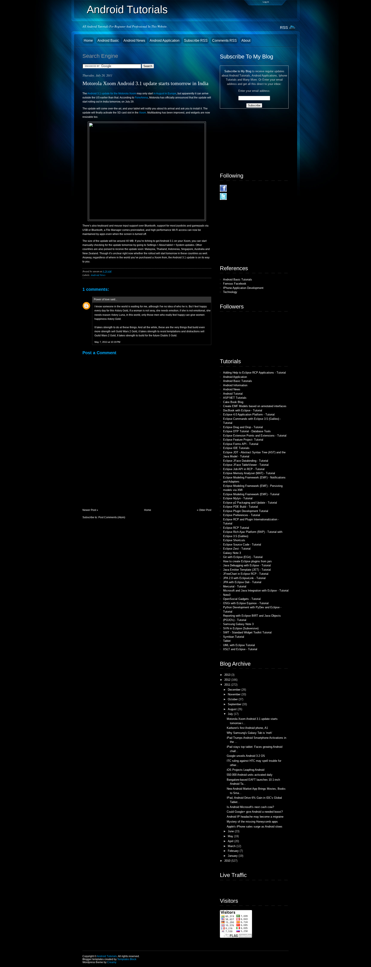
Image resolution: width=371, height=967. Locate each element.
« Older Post (204, 510)
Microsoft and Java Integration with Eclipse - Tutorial (256, 590)
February (234, 850)
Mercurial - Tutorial (234, 586)
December (234, 689)
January (233, 855)
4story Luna (118, 314)
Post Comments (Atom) (111, 517)
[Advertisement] (114, 478)
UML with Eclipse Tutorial (239, 645)
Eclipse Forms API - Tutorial (240, 444)
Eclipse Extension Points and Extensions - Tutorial (254, 435)
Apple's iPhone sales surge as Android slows (254, 826)
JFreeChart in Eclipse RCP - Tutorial (245, 573)
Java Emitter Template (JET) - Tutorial (247, 569)
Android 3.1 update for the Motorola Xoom (111, 93)
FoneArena (141, 97)
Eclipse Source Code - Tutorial (242, 544)
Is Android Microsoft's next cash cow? (250, 807)
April (231, 841)
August (232, 709)
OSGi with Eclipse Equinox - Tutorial (246, 603)
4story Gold (121, 310)
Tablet (227, 640)
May (231, 836)
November (234, 694)
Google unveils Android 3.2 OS (246, 755)
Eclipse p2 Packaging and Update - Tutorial (250, 502)
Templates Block (126, 959)
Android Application (165, 40)
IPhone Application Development (243, 288)
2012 (227, 679)
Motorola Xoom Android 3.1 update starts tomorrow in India (145, 83)
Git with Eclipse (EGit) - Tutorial (243, 557)
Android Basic (108, 40)
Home (88, 40)
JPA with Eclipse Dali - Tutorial (242, 582)
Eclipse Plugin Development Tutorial (245, 511)
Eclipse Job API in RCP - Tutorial (244, 469)
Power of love (102, 299)
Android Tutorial (233, 393)
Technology (230, 292)
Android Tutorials (127, 9)
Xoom (142, 112)
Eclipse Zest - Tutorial (237, 548)
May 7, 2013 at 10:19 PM (107, 342)
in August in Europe (165, 93)
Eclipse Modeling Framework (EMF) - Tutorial (251, 494)
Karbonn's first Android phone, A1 (247, 727)
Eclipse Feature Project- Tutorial (243, 439)
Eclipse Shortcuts (234, 540)
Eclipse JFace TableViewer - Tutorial (246, 464)
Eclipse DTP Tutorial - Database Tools (247, 431)
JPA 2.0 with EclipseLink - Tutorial (244, 578)
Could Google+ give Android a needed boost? (255, 811)
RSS (284, 27)
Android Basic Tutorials (237, 279)
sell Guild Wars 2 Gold (124, 331)
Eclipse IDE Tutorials (236, 448)
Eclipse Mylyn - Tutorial (237, 498)
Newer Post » (90, 510)
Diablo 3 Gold (168, 335)
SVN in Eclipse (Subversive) (240, 628)
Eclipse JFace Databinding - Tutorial (245, 460)
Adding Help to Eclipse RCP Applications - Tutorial (254, 372)
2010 (227, 860)
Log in (266, 2)
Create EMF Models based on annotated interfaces (254, 406)
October (233, 699)
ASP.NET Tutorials (234, 397)
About (245, 40)
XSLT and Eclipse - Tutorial (240, 649)
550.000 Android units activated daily (249, 774)
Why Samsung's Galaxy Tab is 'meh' (249, 732)
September (235, 704)
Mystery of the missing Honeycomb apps (252, 821)
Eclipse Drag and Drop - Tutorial (243, 427)
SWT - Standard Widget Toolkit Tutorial (247, 632)
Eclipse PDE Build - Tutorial (240, 506)
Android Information (235, 385)
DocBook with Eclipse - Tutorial (242, 410)
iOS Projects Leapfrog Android (245, 769)
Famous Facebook (234, 283)
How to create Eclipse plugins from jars (247, 561)
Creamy (111, 962)
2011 (227, 684)
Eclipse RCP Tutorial (236, 527)
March (232, 846)
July (231, 714)
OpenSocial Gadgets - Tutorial (242, 599)
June (231, 831)
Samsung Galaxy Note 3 (238, 624)
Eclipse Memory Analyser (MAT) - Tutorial (249, 473)
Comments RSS (224, 40)
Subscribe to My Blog (237, 71)
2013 (227, 674)
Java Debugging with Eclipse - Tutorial (247, 565)
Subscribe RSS (196, 40)
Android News (134, 40)
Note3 (226, 594)
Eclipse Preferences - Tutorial (241, 515)
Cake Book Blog (233, 402)
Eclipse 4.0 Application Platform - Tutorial (249, 414)
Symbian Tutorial (233, 636)
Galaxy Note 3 (232, 553)
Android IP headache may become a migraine (255, 816)
